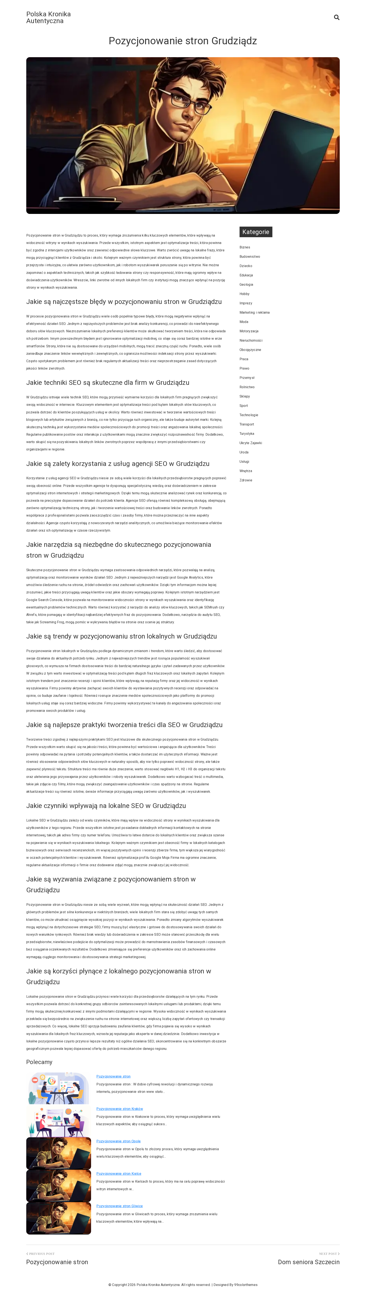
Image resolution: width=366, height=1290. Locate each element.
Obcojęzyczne (250, 350)
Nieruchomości (251, 340)
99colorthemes (246, 1285)
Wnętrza (246, 471)
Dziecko (246, 266)
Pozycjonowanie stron (113, 1076)
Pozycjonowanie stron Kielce (118, 1174)
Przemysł (247, 378)
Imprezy (246, 303)
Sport (244, 406)
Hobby (245, 294)
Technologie (249, 415)
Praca (244, 359)
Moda (244, 322)
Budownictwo (250, 257)
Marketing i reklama (255, 312)
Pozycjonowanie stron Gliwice (119, 1206)
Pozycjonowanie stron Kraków (119, 1109)
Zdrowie (246, 480)
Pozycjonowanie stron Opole (118, 1141)
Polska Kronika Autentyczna (48, 17)
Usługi (244, 462)
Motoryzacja (249, 331)
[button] (337, 17)
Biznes (245, 247)
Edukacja (246, 275)
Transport (247, 424)
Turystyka (247, 434)
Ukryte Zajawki (251, 443)
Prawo (245, 368)
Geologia (246, 285)
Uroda (244, 452)
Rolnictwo (247, 387)
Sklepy (245, 396)
